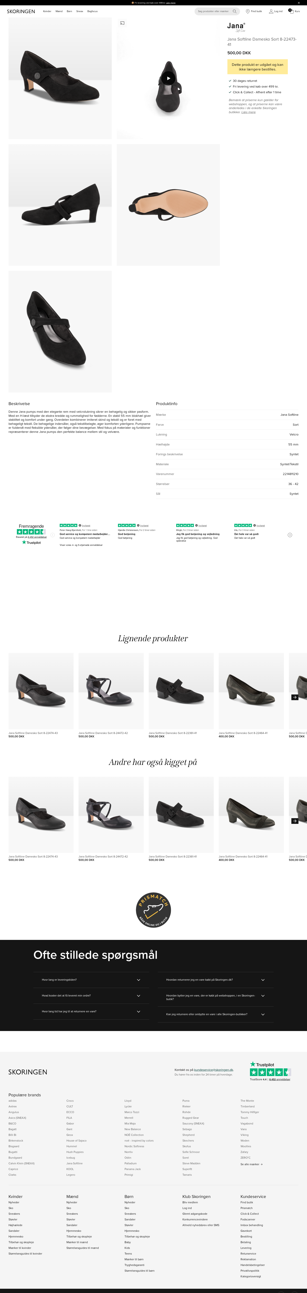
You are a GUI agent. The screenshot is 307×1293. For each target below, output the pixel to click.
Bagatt (13, 1129)
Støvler (13, 1219)
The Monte (247, 1100)
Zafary (244, 1152)
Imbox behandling (252, 1225)
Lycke (128, 1106)
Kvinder (47, 11)
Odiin (128, 1157)
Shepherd (188, 1135)
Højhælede (15, 1225)
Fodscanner (248, 1219)
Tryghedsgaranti (134, 1265)
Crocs (70, 1100)
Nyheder (14, 1202)
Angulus (14, 1112)
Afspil (168, 78)
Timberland (248, 1106)
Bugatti (13, 1152)
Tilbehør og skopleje (21, 1242)
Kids (127, 1248)
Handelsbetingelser (253, 1265)
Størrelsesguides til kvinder (25, 1253)
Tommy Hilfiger (250, 1112)
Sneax (79, 11)
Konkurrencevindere (195, 1219)
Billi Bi (12, 1135)
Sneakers (14, 1213)
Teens (128, 1253)
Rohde (186, 1112)
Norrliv (129, 1152)
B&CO (12, 1123)
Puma (185, 1100)
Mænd (59, 11)
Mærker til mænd (77, 1242)
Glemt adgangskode (194, 1213)
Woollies (246, 1146)
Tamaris (187, 1174)
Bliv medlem (190, 1202)
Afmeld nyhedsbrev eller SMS (200, 1225)
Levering (246, 1248)
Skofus (186, 1146)
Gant (69, 1129)
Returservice (248, 1253)
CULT (69, 1106)
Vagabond (247, 1123)
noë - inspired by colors (139, 1140)
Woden (245, 1140)
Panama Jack (133, 1169)
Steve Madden (191, 1163)
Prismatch (247, 1208)
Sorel (185, 1157)
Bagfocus (92, 11)
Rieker (186, 1106)
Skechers (188, 1140)
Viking (245, 1135)
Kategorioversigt (251, 1276)
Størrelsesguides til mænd (82, 1248)
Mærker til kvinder (20, 1248)
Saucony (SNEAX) (193, 1123)
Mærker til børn (134, 1259)
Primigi (129, 1174)
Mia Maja (130, 1123)
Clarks (12, 1174)
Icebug (70, 1157)
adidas (13, 1100)
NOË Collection (134, 1135)
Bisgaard (14, 1146)
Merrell (129, 1117)
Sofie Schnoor (191, 1152)
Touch (244, 1117)
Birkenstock (16, 1140)
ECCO (70, 1112)
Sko (11, 1208)
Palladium (131, 1163)
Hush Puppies (75, 1152)
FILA (69, 1117)
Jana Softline (74, 1163)
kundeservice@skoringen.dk (213, 1070)
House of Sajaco (76, 1140)
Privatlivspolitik (250, 1270)
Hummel (71, 1146)
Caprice (13, 1169)
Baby (128, 1242)
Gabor (70, 1123)
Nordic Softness (134, 1146)
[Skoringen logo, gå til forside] (21, 11)
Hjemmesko (16, 1236)
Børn (69, 11)
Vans (244, 1129)
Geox (69, 1135)
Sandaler (14, 1230)
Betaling (246, 1242)
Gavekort (246, 1230)
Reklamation (248, 1259)
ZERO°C (246, 1157)
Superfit (187, 1169)
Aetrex (13, 1106)
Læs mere (171, 2)
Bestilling (246, 1236)
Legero (70, 1174)
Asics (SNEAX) (17, 1117)
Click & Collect (250, 1213)
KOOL (70, 1169)
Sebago (187, 1129)
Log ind (187, 1208)
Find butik (247, 1202)
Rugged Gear (190, 1117)
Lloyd (128, 1100)
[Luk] (299, 2)
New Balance (133, 1129)
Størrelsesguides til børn (140, 1270)
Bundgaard (15, 1157)
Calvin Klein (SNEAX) (21, 1163)
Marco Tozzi (132, 1112)
